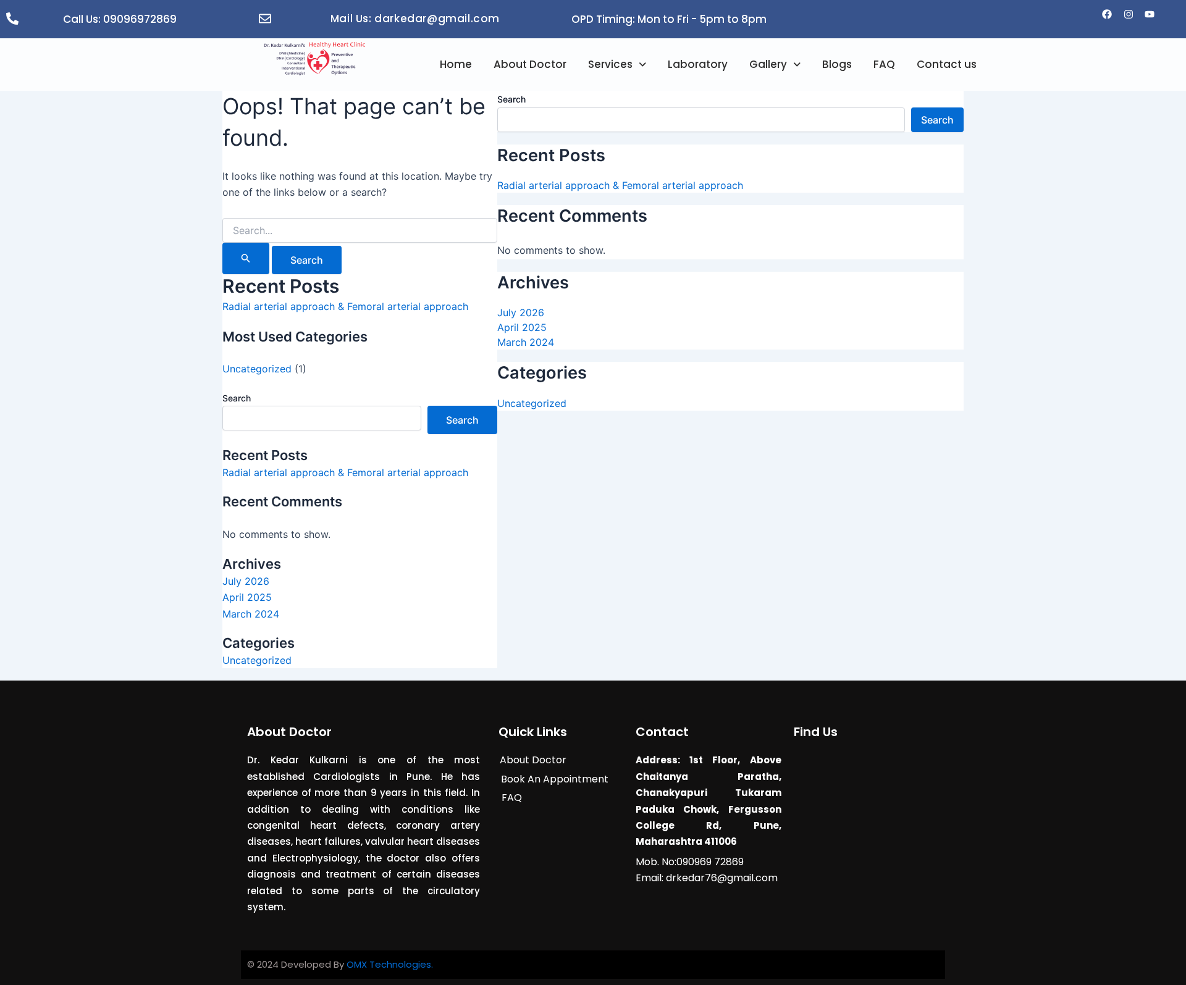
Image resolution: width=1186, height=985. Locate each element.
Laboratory (698, 64)
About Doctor (530, 64)
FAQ (884, 64)
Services (610, 64)
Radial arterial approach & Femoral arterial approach (345, 306)
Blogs (837, 64)
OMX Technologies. (390, 964)
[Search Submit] (245, 258)
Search (236, 398)
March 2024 (250, 614)
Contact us (947, 64)
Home (456, 64)
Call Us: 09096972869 (120, 19)
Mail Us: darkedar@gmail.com (415, 18)
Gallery (768, 64)
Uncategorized (257, 369)
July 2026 (245, 581)
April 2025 (247, 597)
